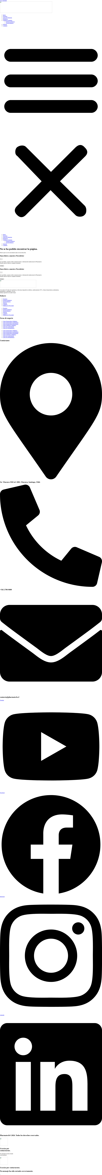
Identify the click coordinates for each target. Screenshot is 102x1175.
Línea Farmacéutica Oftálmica (10, 321)
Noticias (5, 24)
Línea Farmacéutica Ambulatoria (10, 322)
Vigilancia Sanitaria (7, 20)
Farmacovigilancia (10, 21)
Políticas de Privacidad (8, 305)
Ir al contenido (3, 0)
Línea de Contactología (8, 326)
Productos (5, 19)
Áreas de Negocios (7, 17)
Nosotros (5, 16)
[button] (51, 130)
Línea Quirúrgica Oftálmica (9, 325)
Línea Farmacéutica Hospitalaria (10, 324)
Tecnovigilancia (9, 23)
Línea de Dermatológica (8, 328)
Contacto (5, 25)
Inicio (4, 15)
